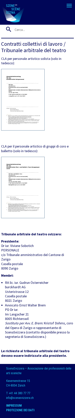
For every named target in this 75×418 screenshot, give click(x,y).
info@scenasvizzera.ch (20, 398)
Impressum (14, 405)
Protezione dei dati (20, 410)
